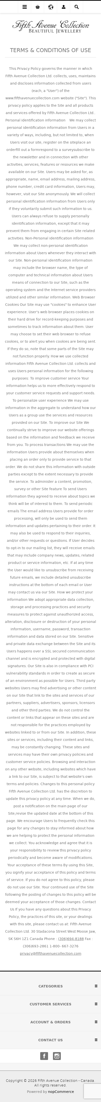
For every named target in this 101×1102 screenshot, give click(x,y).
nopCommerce (61, 1092)
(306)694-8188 (71, 939)
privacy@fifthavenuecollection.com (50, 953)
